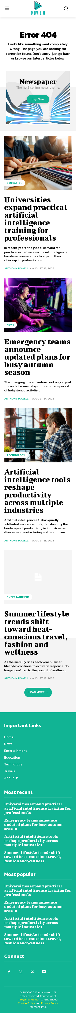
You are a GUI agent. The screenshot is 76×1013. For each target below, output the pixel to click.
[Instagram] (20, 972)
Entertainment (18, 597)
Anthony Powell (16, 268)
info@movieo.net (28, 999)
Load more (36, 692)
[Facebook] (9, 972)
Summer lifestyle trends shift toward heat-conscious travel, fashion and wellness (36, 632)
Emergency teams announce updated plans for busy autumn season (37, 356)
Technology (16, 455)
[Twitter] (32, 972)
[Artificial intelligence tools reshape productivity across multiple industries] (38, 435)
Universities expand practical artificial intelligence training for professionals (35, 218)
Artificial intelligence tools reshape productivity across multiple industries (37, 490)
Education (15, 183)
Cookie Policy (26, 1003)
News (10, 325)
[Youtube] (44, 972)
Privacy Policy (49, 1003)
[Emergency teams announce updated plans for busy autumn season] (38, 305)
